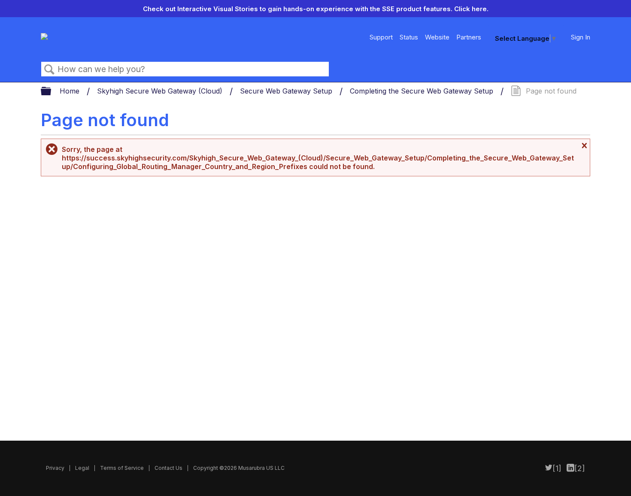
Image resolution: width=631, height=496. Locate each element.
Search (49, 69)
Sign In (580, 37)
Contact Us (168, 468)
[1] (556, 468)
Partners (468, 37)
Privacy (55, 468)
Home (71, 91)
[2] (579, 468)
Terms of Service (122, 468)
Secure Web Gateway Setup (287, 91)
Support (381, 37)
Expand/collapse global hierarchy (51, 91)
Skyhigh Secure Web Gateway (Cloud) (160, 91)
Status (409, 37)
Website (437, 37)
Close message (583, 145)
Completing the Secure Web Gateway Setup (422, 91)
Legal (82, 468)
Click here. (471, 9)
